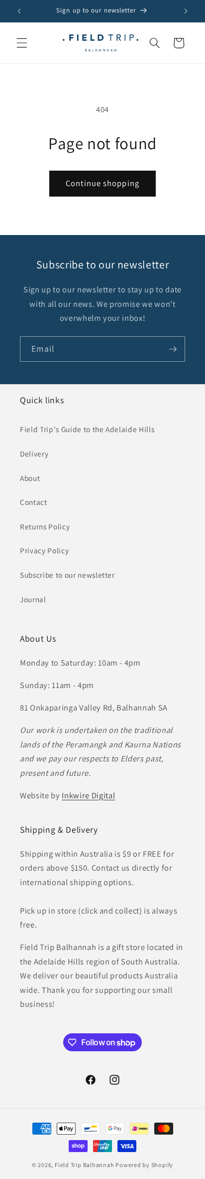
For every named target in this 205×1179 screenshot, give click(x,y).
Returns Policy (45, 526)
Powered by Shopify (144, 1165)
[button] (22, 43)
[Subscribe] (173, 349)
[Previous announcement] (19, 11)
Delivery (34, 454)
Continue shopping (102, 183)
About (30, 478)
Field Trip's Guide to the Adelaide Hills (87, 429)
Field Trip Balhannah (84, 1165)
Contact (33, 502)
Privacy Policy (44, 550)
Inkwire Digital (88, 795)
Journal (33, 599)
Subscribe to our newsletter (67, 575)
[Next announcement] (186, 11)
